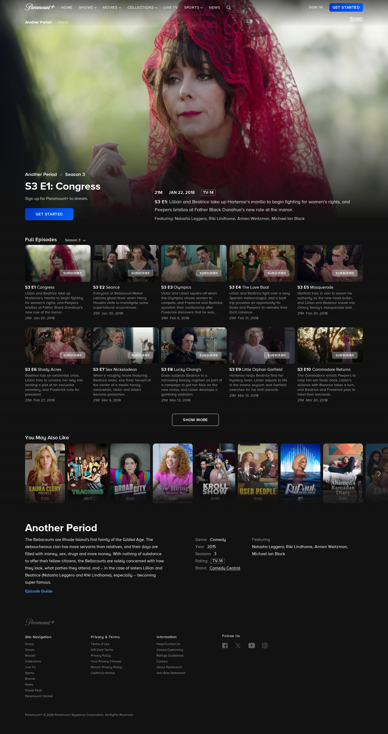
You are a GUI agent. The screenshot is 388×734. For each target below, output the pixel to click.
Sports (29, 673)
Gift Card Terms (102, 650)
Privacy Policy (101, 655)
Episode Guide (39, 591)
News (214, 7)
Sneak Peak (33, 690)
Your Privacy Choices (106, 661)
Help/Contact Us (168, 644)
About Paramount (169, 667)
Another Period (38, 22)
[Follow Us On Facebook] (225, 645)
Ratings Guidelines (170, 655)
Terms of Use (100, 644)
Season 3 (75, 174)
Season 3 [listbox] (73, 240)
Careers (162, 661)
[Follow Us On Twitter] (238, 645)
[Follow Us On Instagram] (264, 645)
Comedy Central (225, 568)
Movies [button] (111, 7)
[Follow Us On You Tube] (251, 645)
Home (67, 7)
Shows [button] (86, 7)
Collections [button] (141, 7)
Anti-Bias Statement (171, 673)
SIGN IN (316, 7)
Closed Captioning (170, 650)
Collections (33, 661)
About (63, 22)
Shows (30, 650)
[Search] (228, 7)
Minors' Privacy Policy (106, 667)
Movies (30, 655)
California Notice (103, 673)
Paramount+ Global (39, 696)
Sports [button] (192, 7)
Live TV (171, 7)
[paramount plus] (40, 7)
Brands (30, 679)
